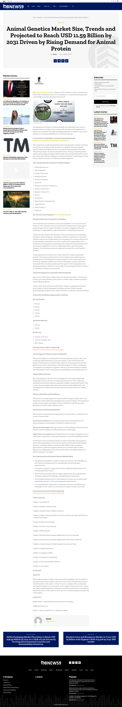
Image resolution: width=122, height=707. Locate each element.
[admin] (39, 621)
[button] (73, 6)
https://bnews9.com (51, 621)
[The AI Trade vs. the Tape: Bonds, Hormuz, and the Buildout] (16, 199)
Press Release (7, 99)
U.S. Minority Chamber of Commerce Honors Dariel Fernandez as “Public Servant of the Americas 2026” (16, 103)
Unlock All (105, 102)
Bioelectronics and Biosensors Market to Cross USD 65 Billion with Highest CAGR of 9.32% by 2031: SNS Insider (91, 639)
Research (40, 17)
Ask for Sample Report (62, 215)
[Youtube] (118, 1)
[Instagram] (114, 1)
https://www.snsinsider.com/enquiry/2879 (48, 350)
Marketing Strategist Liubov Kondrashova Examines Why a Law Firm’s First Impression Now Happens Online (15, 130)
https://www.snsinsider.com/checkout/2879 (48, 493)
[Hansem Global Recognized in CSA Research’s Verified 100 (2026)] (16, 144)
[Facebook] (112, 1)
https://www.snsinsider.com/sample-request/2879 (51, 140)
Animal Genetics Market (45, 92)
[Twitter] (116, 1)
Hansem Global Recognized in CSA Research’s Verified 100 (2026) (15, 158)
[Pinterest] (63, 60)
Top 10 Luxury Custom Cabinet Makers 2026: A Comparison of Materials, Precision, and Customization (14, 185)
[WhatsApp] (66, 60)
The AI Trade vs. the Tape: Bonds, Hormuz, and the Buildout (15, 212)
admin (55, 54)
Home (34, 17)
